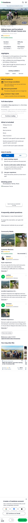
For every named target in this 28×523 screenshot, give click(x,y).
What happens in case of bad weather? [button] (12, 216)
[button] (11, 520)
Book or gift (22, 520)
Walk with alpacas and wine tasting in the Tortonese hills (12, 363)
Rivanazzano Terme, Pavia (10, 33)
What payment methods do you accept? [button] (12, 225)
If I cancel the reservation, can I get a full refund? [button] (12, 220)
